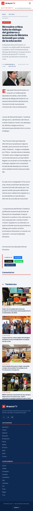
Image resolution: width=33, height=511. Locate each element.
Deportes (4, 433)
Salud (3, 450)
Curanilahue (5, 477)
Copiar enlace (10, 265)
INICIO (4, 14)
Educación (5, 436)
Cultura (4, 430)
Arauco (4, 465)
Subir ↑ (16, 507)
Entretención (5, 438)
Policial (4, 441)
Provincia (4, 447)
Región (4, 492)
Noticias (6, 22)
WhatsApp (19, 261)
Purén (4, 489)
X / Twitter (9, 261)
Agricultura (5, 427)
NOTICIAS (11, 14)
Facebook (18, 257)
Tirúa (3, 495)
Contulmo (5, 474)
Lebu (3, 480)
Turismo (4, 456)
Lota (3, 486)
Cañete (4, 468)
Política (4, 444)
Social (3, 453)
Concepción (5, 471)
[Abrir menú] (30, 3)
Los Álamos (5, 483)
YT (12, 417)
